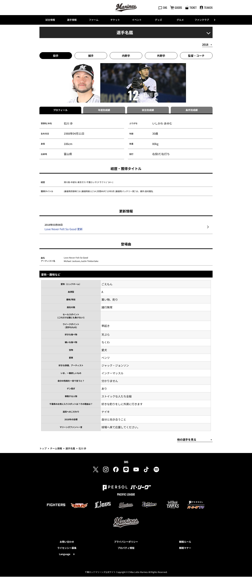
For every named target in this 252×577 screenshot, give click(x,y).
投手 (55, 56)
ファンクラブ (202, 19)
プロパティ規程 (126, 548)
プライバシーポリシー (126, 541)
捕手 (91, 56)
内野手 (126, 56)
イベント (137, 19)
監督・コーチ (196, 56)
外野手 (161, 56)
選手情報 (72, 19)
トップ (43, 448)
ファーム (93, 19)
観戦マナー (185, 548)
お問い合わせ (67, 541)
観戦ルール (185, 541)
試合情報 (50, 19)
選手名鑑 (70, 448)
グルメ (180, 19)
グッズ (158, 19)
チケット (115, 19)
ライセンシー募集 (66, 548)
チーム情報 (56, 448)
